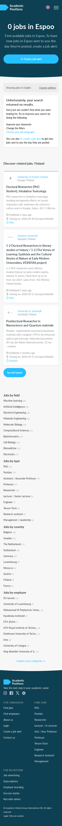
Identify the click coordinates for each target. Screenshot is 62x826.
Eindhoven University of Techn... (21, 633)
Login (6, 725)
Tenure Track (11, 508)
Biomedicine (11, 448)
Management (41, 761)
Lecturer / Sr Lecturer (45, 725)
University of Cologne (16, 645)
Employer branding (13, 787)
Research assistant (14, 514)
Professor (10, 484)
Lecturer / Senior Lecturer (18, 496)
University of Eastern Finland (33, 177)
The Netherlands (14, 544)
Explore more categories (30, 661)
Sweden (9, 538)
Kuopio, (22, 180)
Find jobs (8, 707)
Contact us (9, 737)
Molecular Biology (14, 424)
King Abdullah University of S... (21, 651)
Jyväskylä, (23, 314)
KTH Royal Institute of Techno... (21, 627)
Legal (5, 815)
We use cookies (17, 815)
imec (7, 639)
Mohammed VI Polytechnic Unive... (23, 610)
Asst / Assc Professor (45, 731)
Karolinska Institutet (15, 616)
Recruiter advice (11, 799)
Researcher (11, 490)
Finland (30, 180)
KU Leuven (11, 598)
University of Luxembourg (18, 604)
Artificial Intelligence (16, 406)
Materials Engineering (16, 418)
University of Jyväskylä (30, 311)
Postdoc (13, 360)
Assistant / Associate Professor (21, 478)
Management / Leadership (18, 520)
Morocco (9, 568)
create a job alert (32, 138)
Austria (8, 574)
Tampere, (23, 239)
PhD (11, 222)
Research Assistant (44, 755)
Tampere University (28, 235)
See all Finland (14, 372)
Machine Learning (14, 400)
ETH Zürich (10, 621)
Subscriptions (10, 781)
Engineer (9, 502)
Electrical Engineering (16, 412)
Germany (10, 556)
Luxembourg (11, 562)
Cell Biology (11, 442)
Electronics (11, 454)
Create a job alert (33, 59)
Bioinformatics (13, 436)
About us (8, 719)
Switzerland (11, 550)
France (8, 585)
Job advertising (11, 775)
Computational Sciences (18, 430)
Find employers (11, 713)
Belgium (9, 532)
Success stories (11, 793)
